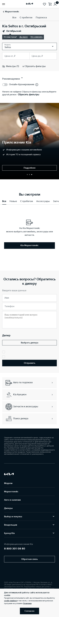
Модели (8, 483)
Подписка (41, 17)
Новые (13, 201)
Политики (27, 604)
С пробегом (26, 17)
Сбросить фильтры (28, 94)
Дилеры (8, 508)
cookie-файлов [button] (10, 601)
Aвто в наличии (12, 500)
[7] (55, 4)
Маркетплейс (11, 491)
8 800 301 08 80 (14, 548)
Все (14, 17)
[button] (27, 174)
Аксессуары (43, 201)
